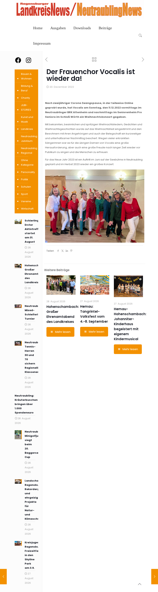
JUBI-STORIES (26, 107)
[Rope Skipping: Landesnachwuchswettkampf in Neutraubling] (3, 576)
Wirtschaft (27, 208)
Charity (25, 98)
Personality (28, 172)
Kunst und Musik (27, 119)
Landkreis (27, 129)
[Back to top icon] (139, 584)
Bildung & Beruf (27, 88)
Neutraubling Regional (29, 150)
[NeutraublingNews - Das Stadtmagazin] (79, 18)
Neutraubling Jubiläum (29, 138)
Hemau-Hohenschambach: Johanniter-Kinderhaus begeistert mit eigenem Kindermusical (130, 324)
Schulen (26, 187)
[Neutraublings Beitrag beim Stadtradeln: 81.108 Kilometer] (154, 576)
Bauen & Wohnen (26, 76)
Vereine (26, 201)
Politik (24, 179)
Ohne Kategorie (27, 162)
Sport (24, 194)
